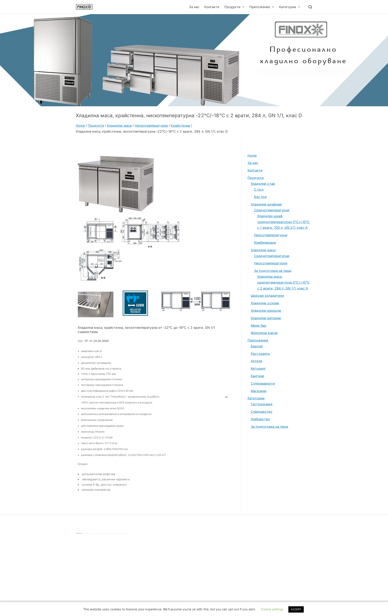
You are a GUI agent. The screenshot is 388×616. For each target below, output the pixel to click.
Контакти (211, 7)
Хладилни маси (263, 250)
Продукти (232, 7)
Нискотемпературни (270, 235)
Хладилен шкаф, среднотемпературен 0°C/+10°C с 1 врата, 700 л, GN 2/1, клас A (283, 222)
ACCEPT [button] (296, 609)
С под (259, 189)
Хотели (256, 361)
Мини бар (258, 325)
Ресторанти (260, 354)
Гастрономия (261, 404)
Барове (257, 346)
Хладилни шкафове (266, 204)
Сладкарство (261, 412)
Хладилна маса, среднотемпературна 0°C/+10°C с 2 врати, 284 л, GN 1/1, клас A (283, 282)
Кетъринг (258, 368)
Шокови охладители (267, 296)
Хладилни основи (265, 303)
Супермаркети (263, 383)
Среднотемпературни (271, 210)
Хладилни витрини (266, 318)
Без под (260, 197)
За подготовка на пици (272, 271)
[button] (242, 7)
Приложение (259, 7)
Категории (287, 7)
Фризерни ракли (264, 333)
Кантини (257, 376)
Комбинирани (265, 242)
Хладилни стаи (263, 184)
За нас (194, 7)
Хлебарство (260, 419)
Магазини (258, 391)
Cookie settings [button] (272, 609)
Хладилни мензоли (266, 311)
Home (252, 155)
